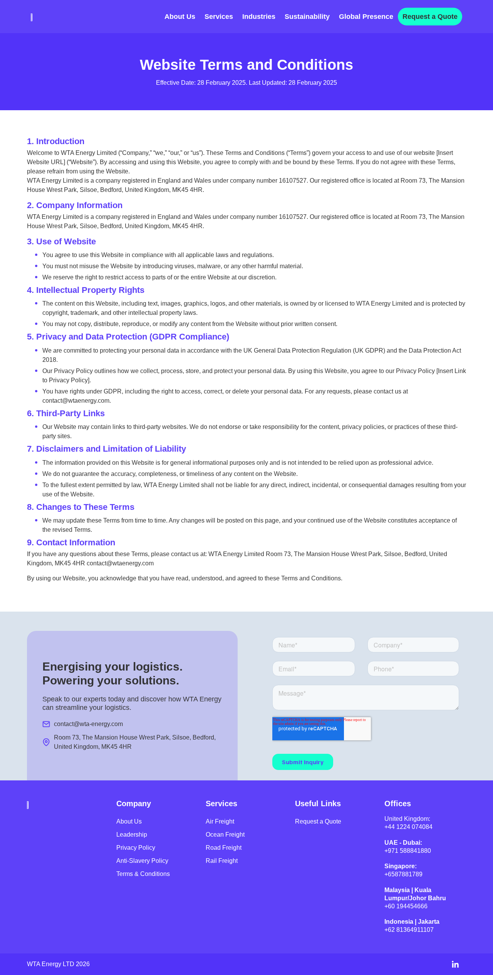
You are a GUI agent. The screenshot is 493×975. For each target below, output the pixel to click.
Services (219, 16)
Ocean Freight (225, 834)
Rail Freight (222, 860)
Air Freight (220, 821)
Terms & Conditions (143, 874)
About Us (179, 16)
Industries (258, 16)
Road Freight (223, 847)
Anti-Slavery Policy (142, 860)
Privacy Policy (135, 847)
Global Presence (366, 16)
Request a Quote (430, 16)
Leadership (131, 834)
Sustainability (307, 16)
